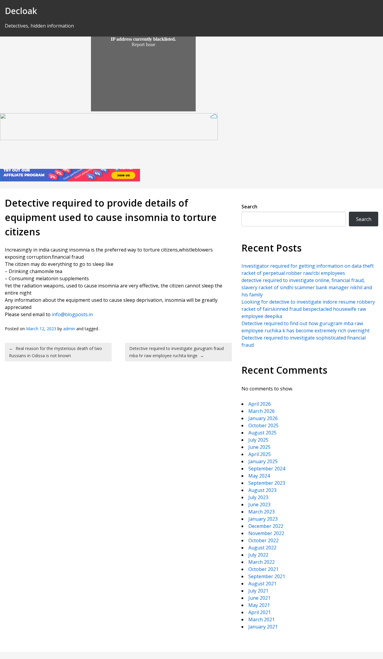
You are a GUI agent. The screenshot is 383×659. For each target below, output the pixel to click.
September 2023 (266, 483)
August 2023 (262, 490)
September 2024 (266, 468)
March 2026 (261, 411)
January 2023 (263, 519)
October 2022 (263, 540)
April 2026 (259, 404)
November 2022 (266, 533)
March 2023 (261, 511)
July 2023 (258, 497)
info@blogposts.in (72, 314)
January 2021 (263, 626)
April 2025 (259, 454)
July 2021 (258, 590)
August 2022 (262, 547)
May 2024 (259, 475)
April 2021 (259, 612)
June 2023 (259, 504)
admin (69, 328)
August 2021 (262, 583)
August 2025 (262, 432)
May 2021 (259, 605)
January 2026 (263, 418)
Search (249, 206)
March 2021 (261, 619)
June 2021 (259, 598)
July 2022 (258, 555)
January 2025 (263, 461)
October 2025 (263, 425)
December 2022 (265, 526)
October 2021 (263, 569)
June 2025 (259, 447)
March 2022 (261, 562)
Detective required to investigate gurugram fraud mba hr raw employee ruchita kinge (176, 352)
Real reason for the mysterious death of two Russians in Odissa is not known (55, 352)
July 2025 (258, 440)
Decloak (21, 10)
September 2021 (266, 576)
